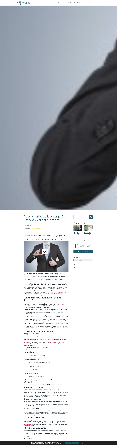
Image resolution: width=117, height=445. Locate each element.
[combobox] (81, 217)
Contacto (91, 2)
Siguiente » (85, 240)
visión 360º (34, 413)
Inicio (55, 2)
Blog (83, 2)
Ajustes (83, 443)
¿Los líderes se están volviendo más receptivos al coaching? (88, 234)
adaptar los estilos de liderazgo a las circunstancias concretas (54, 295)
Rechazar (76, 443)
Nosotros (70, 2)
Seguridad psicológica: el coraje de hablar (77, 233)
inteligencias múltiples (58, 292)
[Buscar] (91, 217)
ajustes (59, 443)
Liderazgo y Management (36, 228)
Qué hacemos (61, 2)
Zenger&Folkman (33, 340)
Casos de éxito (77, 2)
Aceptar (68, 443)
